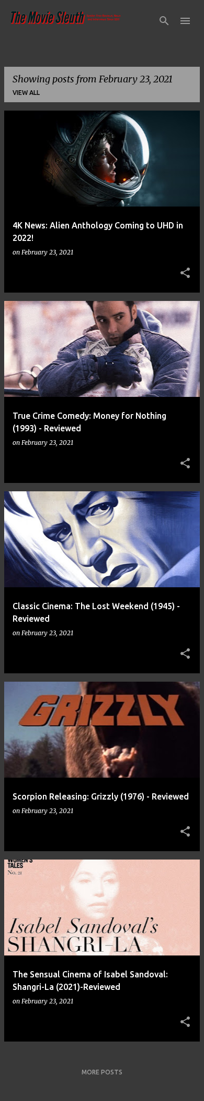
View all (26, 92)
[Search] (164, 20)
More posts (102, 1072)
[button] (185, 273)
